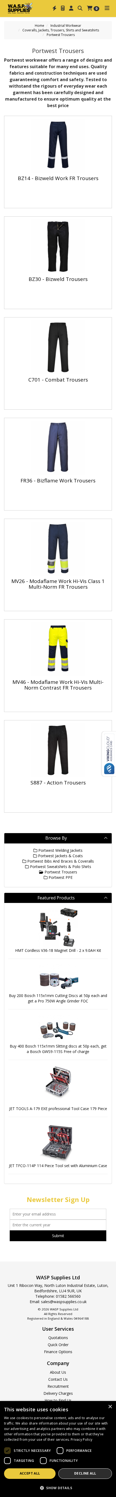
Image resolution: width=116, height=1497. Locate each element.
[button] (58, 1488)
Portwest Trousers (61, 34)
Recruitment (58, 1386)
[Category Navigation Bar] (107, 8)
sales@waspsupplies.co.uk (64, 1301)
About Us (58, 1372)
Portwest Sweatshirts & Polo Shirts (60, 866)
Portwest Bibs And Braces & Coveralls (60, 861)
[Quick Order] (54, 8)
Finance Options (58, 1351)
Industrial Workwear (65, 25)
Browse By (56, 838)
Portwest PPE (60, 877)
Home (39, 25)
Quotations (58, 1337)
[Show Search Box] (80, 8)
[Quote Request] (63, 8)
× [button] (110, 1407)
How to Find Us (58, 1400)
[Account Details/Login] (71, 8)
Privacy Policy (81, 1439)
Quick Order (58, 1344)
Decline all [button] (85, 1473)
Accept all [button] (30, 1473)
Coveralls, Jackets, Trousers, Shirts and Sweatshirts (60, 30)
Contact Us (58, 1379)
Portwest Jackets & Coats (60, 855)
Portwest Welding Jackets (60, 850)
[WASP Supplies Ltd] (20, 7)
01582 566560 (68, 1296)
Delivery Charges (58, 1393)
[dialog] (58, 1449)
